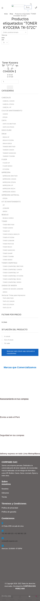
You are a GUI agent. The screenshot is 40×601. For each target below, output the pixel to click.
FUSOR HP (6, 163)
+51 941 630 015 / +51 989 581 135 (14, 533)
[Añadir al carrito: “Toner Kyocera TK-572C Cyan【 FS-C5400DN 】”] (10, 87)
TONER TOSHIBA (8, 256)
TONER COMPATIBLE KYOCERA (13, 276)
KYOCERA (6, 169)
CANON (5, 114)
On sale (7, 343)
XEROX (5, 211)
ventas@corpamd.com (10, 541)
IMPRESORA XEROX (9, 192)
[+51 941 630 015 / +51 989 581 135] (3, 531)
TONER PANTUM (8, 244)
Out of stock (8, 340)
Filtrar (4, 322)
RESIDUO (5, 215)
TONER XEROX (7, 260)
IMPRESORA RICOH (9, 188)
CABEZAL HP (7, 107)
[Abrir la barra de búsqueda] (31, 4)
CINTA (4, 120)
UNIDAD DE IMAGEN (9, 286)
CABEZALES (6, 98)
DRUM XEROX (7, 143)
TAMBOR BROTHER (9, 146)
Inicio (6, 14)
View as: (4, 35)
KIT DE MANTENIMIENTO (11, 202)
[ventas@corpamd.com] (3, 538)
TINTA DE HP (7, 307)
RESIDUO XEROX (8, 218)
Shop (11, 14)
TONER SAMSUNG (9, 250)
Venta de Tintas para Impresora (13, 295)
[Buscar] (28, 11)
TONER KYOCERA (8, 237)
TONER (4, 221)
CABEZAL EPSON (8, 104)
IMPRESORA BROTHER (10, 176)
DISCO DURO (6, 130)
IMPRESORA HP (8, 185)
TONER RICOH (7, 247)
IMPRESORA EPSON (9, 182)
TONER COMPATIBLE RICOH (12, 279)
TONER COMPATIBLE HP (11, 272)
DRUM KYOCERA (8, 140)
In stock (7, 336)
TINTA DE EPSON (8, 304)
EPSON (5, 117)
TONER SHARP (7, 253)
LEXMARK (6, 208)
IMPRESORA (6, 172)
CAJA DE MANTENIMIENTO (12, 111)
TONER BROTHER (8, 224)
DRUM (4, 134)
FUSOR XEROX (7, 166)
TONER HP (6, 231)
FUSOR (4, 159)
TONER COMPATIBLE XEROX (12, 282)
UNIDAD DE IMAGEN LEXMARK (13, 289)
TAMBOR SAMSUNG (9, 153)
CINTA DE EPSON (8, 127)
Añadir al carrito (10, 67)
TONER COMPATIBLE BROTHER (13, 266)
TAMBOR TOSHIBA (9, 156)
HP (4, 205)
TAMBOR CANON (8, 150)
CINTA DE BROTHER (9, 124)
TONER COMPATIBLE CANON (12, 269)
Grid (3, 38)
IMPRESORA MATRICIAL (10, 195)
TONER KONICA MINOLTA (11, 234)
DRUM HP (6, 137)
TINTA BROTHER (8, 298)
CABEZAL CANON (8, 101)
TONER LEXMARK (8, 240)
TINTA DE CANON (8, 301)
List (3, 39)
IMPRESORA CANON (9, 179)
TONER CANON (8, 228)
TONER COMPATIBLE (9, 263)
